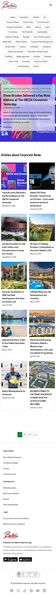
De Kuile (37, 56)
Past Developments (10, 504)
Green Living (28, 22)
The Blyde (8, 56)
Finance (23, 46)
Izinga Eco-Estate (40, 61)
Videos (12, 17)
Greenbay (26, 61)
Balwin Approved (23, 56)
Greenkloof (34, 46)
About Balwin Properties (12, 457)
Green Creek (13, 61)
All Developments (9, 488)
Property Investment (14, 27)
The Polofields (27, 32)
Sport (47, 27)
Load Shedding (23, 66)
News (29, 27)
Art (45, 17)
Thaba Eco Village (12, 37)
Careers (6, 468)
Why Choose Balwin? (11, 493)
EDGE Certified (21, 41)
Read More (7, 127)
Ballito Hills (7, 41)
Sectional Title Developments (42, 41)
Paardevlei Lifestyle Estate (38, 51)
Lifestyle (36, 17)
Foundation (24, 17)
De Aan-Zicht (10, 46)
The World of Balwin (10, 463)
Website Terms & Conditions (14, 524)
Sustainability (42, 32)
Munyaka (26, 37)
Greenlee (47, 56)
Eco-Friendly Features (42, 37)
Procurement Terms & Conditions (16, 518)
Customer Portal (9, 474)
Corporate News (13, 22)
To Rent (36, 66)
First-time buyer (43, 22)
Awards (38, 27)
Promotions (13, 32)
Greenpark (47, 46)
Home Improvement (15, 51)
